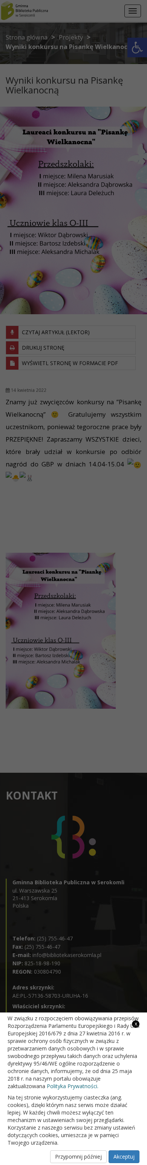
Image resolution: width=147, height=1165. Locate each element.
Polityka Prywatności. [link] (72, 1086)
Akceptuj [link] (124, 1156)
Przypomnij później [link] (78, 1156)
